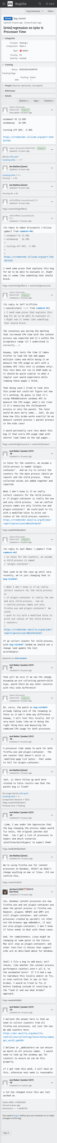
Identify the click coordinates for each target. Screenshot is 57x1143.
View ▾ (51, 11)
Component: (12, 46)
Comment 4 (14, 542)
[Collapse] (51, 110)
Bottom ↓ (24, 101)
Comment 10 (15, 859)
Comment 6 (14, 701)
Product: (14, 43)
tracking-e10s (9, 160)
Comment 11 (15, 895)
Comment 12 (15, 1012)
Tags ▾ (36, 101)
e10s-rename (21, 658)
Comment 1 (14, 221)
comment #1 (42, 308)
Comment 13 (15, 1086)
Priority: (14, 55)
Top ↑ (6, 1133)
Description (14, 113)
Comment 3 (14, 456)
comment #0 (26, 231)
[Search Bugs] (39, 3)
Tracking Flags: (9, 73)
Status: (15, 69)
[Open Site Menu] (3, 3)
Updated (13, 151)
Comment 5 (14, 670)
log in (16, 1115)
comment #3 (9, 552)
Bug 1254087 (20, 18)
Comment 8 (14, 773)
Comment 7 (14, 742)
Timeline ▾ (49, 101)
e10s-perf (14, 157)
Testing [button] (23, 43)
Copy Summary (33, 11)
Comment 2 (14, 298)
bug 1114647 (10, 579)
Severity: (14, 58)
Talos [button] (22, 46)
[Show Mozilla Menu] (10, 3)
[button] (50, 3)
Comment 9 (14, 818)
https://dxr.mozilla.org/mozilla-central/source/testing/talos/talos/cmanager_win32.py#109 (28, 1037)
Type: (15, 50)
